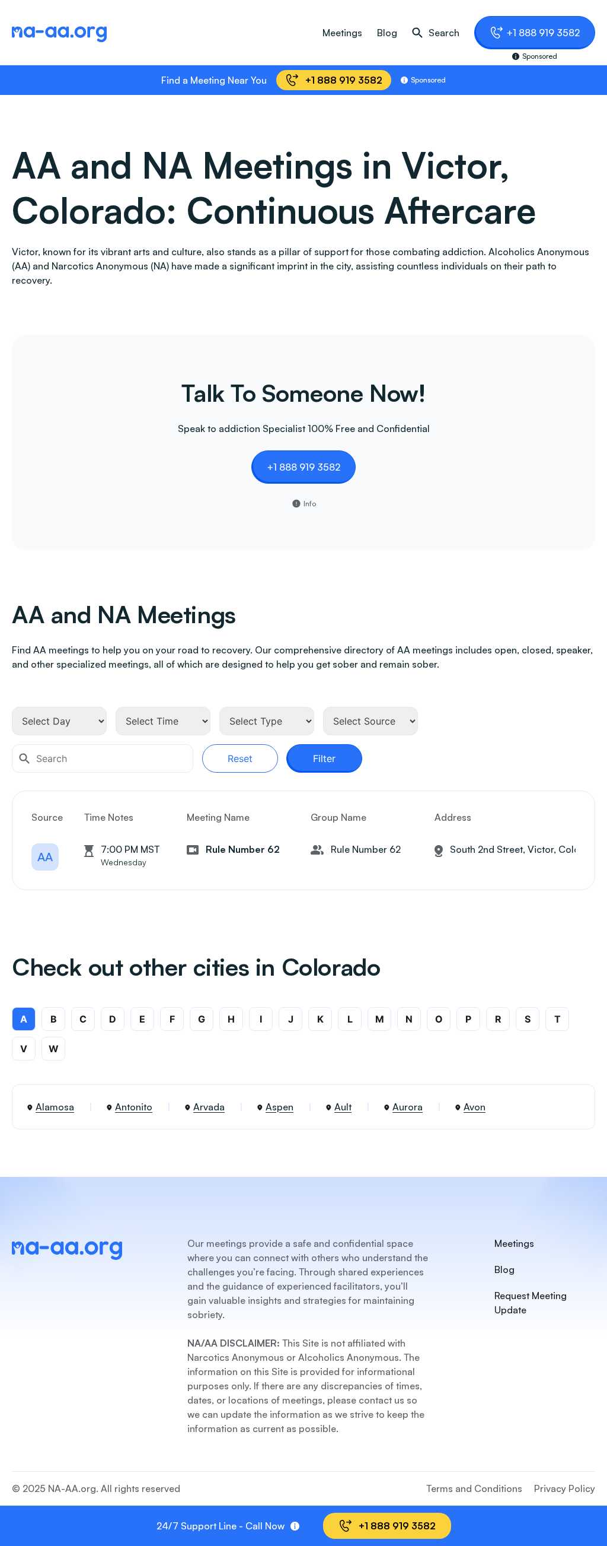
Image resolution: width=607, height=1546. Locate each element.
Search (444, 33)
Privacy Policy (564, 1488)
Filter (324, 758)
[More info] (294, 1526)
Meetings (342, 33)
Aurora (407, 1107)
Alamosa (55, 1107)
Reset (240, 758)
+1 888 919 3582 (543, 33)
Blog (387, 33)
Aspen (279, 1107)
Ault (343, 1107)
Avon (474, 1107)
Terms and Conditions (474, 1488)
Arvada (209, 1107)
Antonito (133, 1107)
